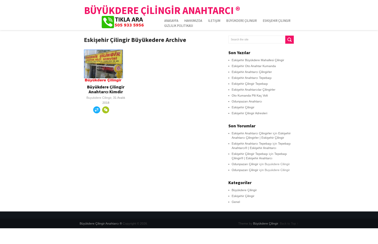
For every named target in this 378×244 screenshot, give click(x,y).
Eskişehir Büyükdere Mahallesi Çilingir (258, 60)
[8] (105, 109)
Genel (236, 202)
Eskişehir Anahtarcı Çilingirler (252, 72)
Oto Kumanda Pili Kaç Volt (250, 95)
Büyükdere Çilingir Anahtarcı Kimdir (105, 89)
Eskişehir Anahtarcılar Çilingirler (253, 89)
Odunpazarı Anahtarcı (247, 101)
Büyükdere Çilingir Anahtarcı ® (162, 10)
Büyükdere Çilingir (241, 21)
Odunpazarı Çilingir (245, 164)
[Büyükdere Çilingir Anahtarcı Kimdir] (103, 66)
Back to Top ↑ (289, 223)
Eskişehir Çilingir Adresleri (249, 113)
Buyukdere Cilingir (98, 97)
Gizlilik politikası (178, 26)
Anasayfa (171, 21)
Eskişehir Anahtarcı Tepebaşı (252, 78)
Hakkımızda (193, 21)
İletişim (214, 21)
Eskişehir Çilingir (276, 21)
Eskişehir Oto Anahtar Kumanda (254, 66)
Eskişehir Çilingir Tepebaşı (250, 83)
